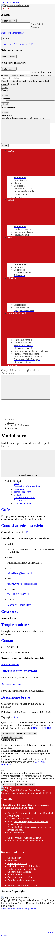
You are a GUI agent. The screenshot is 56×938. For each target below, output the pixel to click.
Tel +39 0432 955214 (18, 594)
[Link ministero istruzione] (15, 5)
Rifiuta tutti (26, 733)
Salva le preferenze (25, 784)
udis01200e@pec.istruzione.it (22, 583)
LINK (27, 532)
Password (35, 27)
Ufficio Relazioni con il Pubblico (23, 866)
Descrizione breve (22, 503)
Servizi (10, 422)
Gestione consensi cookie (19, 877)
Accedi (5, 8)
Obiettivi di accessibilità (19, 871)
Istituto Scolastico (10, 664)
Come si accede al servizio (27, 486)
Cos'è (16, 483)
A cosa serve (20, 500)
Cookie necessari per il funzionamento (20, 773)
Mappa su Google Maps (19, 605)
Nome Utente (37, 24)
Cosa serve (19, 489)
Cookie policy (14, 857)
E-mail (34, 72)
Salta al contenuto (10, 2)
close (4, 145)
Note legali (12, 860)
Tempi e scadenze (22, 492)
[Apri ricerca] (30, 88)
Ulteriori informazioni (24, 497)
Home (10, 419)
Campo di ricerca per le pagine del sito (20, 370)
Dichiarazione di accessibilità (21, 869)
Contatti (17, 494)
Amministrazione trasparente (21, 880)
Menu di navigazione (28, 475)
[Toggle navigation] (25, 131)
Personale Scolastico (17, 425)
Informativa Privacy (17, 863)
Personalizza (8, 733)
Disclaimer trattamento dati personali (19, 908)
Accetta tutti (12, 737)
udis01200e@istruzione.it (20, 573)
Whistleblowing (15, 874)
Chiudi (5, 95)
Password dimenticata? (12, 32)
